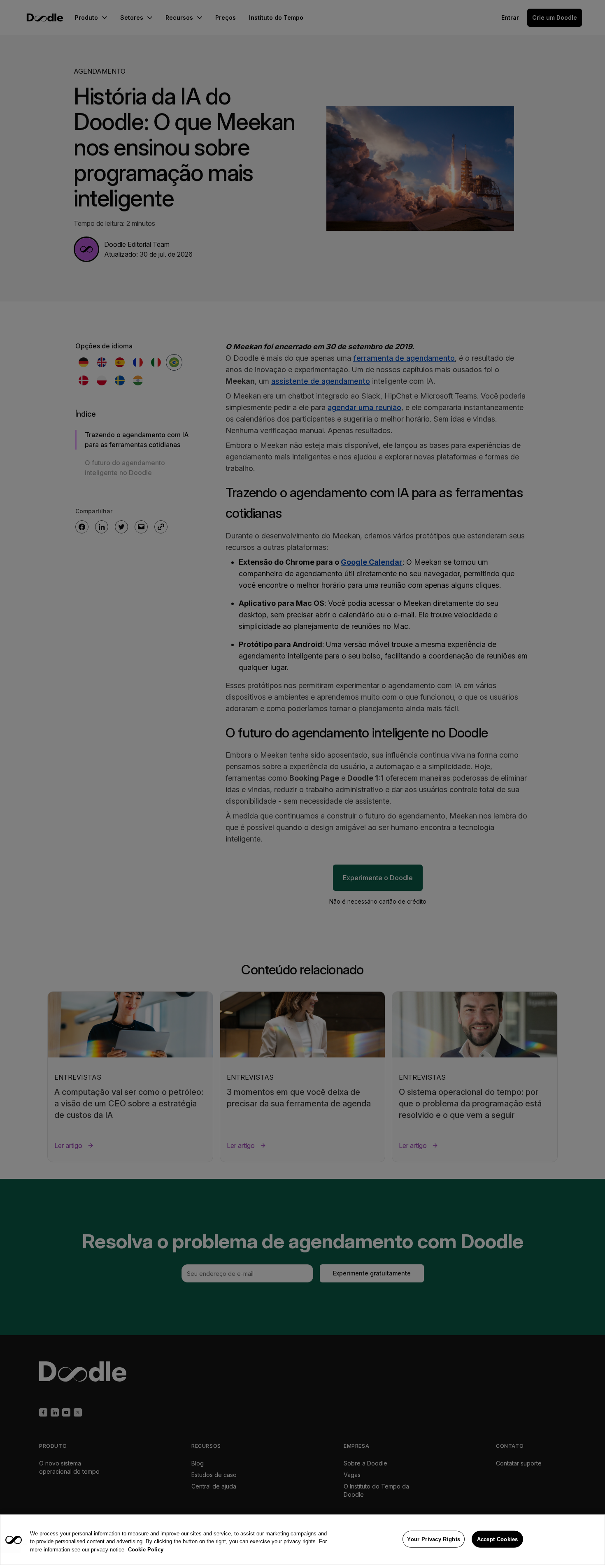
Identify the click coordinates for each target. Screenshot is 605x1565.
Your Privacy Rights (433, 1539)
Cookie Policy (145, 1549)
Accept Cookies (497, 1539)
